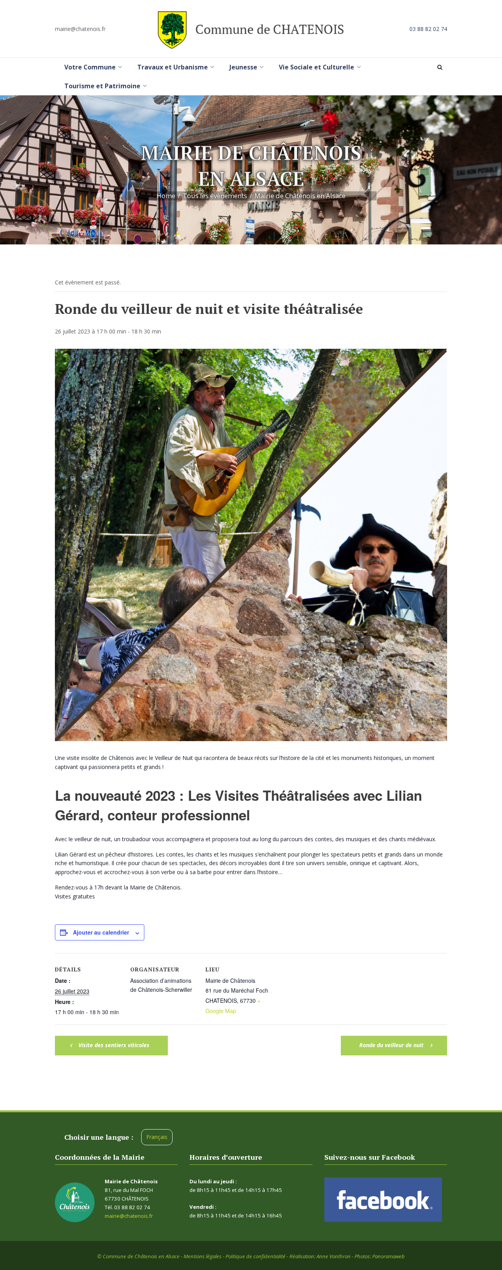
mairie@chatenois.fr (80, 29)
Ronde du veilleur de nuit (392, 1045)
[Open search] (441, 67)
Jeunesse (243, 67)
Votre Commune (90, 67)
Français (156, 1137)
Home (165, 195)
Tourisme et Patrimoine (102, 86)
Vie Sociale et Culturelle (316, 67)
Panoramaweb (388, 1256)
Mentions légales (203, 1256)
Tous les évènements (215, 195)
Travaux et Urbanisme (172, 67)
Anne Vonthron (333, 1256)
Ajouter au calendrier (101, 932)
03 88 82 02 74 (428, 29)
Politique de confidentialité (256, 1256)
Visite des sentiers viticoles (113, 1045)
